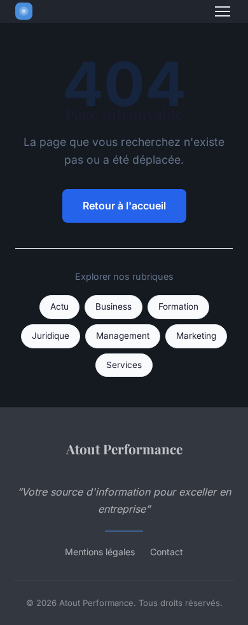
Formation (178, 306)
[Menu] (222, 11)
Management (122, 336)
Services (124, 365)
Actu (59, 306)
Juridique (50, 336)
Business (113, 306)
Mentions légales (100, 551)
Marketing (196, 336)
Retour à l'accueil (124, 205)
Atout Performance (124, 448)
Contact (166, 551)
